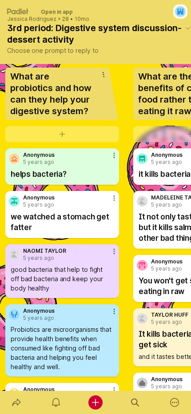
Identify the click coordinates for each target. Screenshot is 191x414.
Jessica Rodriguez (31, 19)
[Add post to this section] (62, 134)
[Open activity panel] (55, 402)
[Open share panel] (16, 402)
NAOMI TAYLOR (44, 251)
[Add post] (95, 402)
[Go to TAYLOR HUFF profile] (142, 318)
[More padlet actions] (174, 402)
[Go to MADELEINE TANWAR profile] (142, 201)
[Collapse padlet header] (188, 28)
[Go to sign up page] (180, 11)
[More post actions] (108, 159)
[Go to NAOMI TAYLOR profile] (14, 254)
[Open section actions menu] (103, 74)
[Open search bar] (135, 402)
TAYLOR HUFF (169, 315)
